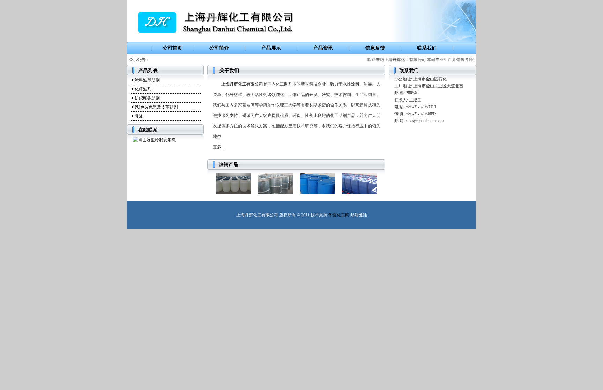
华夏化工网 (338, 215)
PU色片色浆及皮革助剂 (156, 107)
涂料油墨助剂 (147, 80)
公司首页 (172, 48)
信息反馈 (375, 48)
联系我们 (427, 48)
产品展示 (271, 48)
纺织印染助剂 (147, 98)
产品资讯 (323, 48)
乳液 (139, 116)
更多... (218, 147)
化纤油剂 (143, 89)
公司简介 (219, 48)
